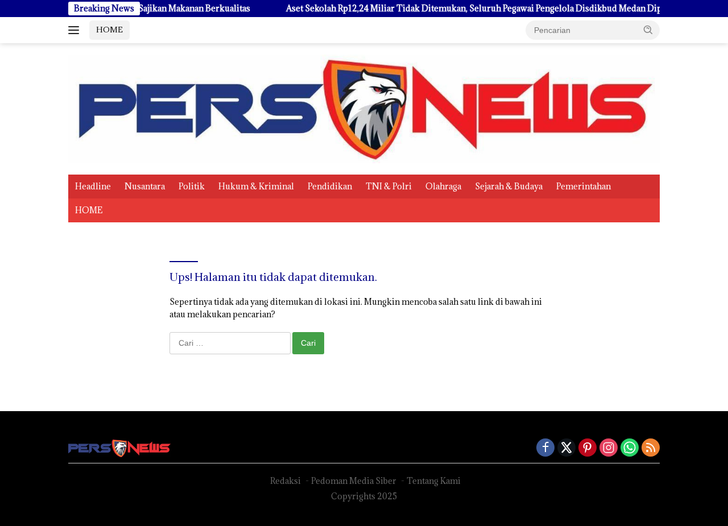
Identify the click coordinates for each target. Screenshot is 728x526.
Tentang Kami (434, 480)
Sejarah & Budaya (509, 186)
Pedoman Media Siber (353, 480)
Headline (93, 186)
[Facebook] (545, 448)
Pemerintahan (583, 186)
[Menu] (76, 30)
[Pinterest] (587, 448)
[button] (648, 29)
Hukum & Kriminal (256, 186)
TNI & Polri (389, 186)
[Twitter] (566, 448)
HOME (109, 29)
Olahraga (443, 186)
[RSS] (651, 448)
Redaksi (285, 480)
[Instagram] (608, 448)
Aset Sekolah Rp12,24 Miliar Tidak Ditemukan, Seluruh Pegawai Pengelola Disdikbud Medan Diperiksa (471, 8)
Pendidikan (330, 186)
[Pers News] (364, 107)
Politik (192, 186)
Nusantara (145, 186)
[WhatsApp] (630, 448)
